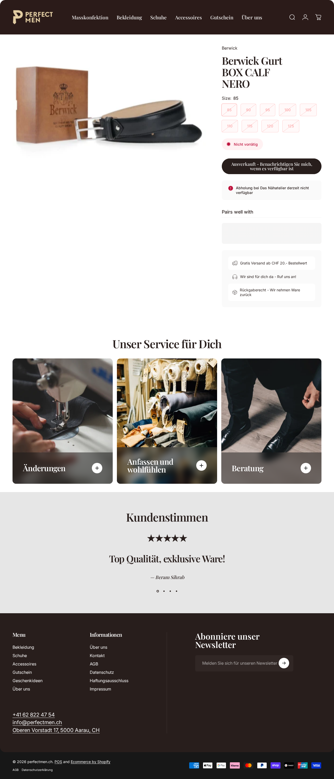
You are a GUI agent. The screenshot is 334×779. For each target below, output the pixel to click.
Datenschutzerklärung (37, 770)
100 (287, 110)
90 (248, 110)
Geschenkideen (28, 680)
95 (267, 110)
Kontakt (97, 655)
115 (249, 126)
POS (58, 761)
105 (308, 110)
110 (229, 126)
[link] (56, 730)
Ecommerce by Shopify (90, 761)
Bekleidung (23, 647)
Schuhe (20, 655)
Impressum (100, 689)
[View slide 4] (176, 591)
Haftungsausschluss (109, 680)
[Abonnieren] (284, 663)
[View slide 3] (170, 591)
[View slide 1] (157, 591)
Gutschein (22, 672)
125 (291, 126)
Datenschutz (102, 672)
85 (229, 110)
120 (270, 126)
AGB (94, 663)
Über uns (21, 689)
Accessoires (24, 663)
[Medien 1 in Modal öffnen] (109, 109)
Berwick (229, 48)
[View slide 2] (164, 591)
